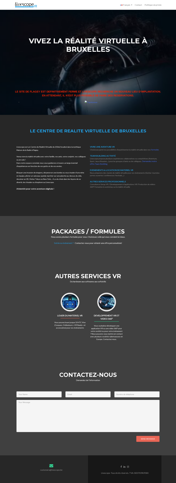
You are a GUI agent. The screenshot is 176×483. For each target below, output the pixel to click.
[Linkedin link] (124, 466)
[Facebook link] (121, 466)
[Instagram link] (128, 466)
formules (155, 149)
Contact (138, 5)
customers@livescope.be (51, 470)
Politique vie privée (153, 5)
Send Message (148, 439)
